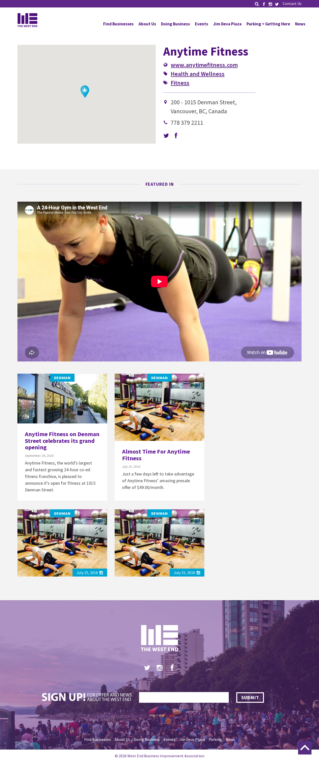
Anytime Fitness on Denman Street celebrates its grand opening (62, 440)
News (300, 24)
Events (201, 24)
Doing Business (175, 24)
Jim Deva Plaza (227, 24)
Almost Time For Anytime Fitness (156, 455)
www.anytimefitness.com (204, 65)
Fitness (180, 83)
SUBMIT (250, 697)
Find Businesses (118, 24)
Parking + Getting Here (268, 24)
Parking (215, 739)
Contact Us (292, 3)
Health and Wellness (198, 74)
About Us (147, 24)
